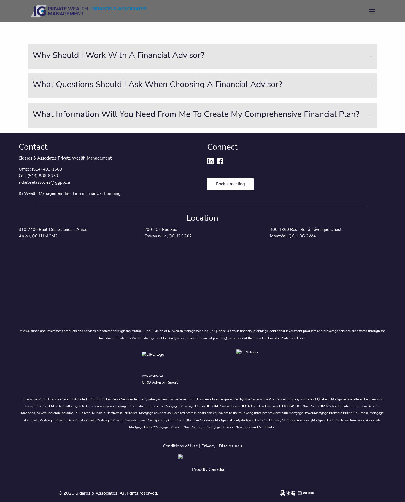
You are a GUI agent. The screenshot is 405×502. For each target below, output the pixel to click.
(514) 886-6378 (43, 176)
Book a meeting (230, 184)
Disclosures (230, 446)
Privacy (208, 446)
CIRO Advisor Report (160, 382)
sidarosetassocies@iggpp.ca (44, 182)
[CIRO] (172, 358)
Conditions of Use (180, 446)
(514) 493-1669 (47, 169)
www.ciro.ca (152, 375)
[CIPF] (249, 358)
